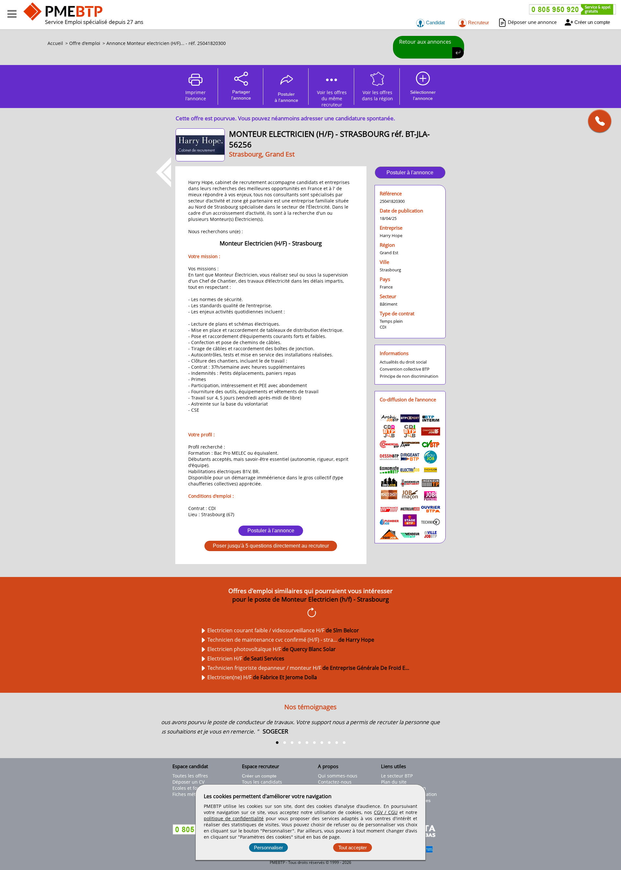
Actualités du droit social (403, 362)
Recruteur (478, 22)
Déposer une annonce (532, 22)
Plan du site (394, 782)
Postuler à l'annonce (270, 530)
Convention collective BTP (405, 369)
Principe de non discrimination (409, 376)
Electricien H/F (245, 658)
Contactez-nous (335, 782)
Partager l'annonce (241, 95)
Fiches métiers (188, 794)
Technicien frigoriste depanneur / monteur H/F (308, 667)
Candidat (435, 22)
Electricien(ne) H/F (262, 677)
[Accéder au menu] (11, 14)
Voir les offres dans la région (377, 95)
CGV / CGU (386, 812)
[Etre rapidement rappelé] (597, 120)
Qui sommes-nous (337, 776)
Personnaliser (268, 847)
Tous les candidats (262, 782)
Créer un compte (592, 22)
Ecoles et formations (194, 788)
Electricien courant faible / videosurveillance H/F (283, 630)
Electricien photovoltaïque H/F (271, 649)
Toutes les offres (190, 776)
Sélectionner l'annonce (423, 95)
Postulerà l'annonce (286, 97)
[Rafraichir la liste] (310, 613)
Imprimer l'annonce (195, 95)
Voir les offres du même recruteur (332, 97)
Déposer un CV (188, 782)
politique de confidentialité (234, 818)
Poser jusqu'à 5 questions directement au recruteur (271, 546)
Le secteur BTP (397, 776)
